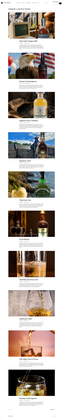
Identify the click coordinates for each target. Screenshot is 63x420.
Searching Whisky (55, 1)
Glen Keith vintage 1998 (28, 41)
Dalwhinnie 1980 (25, 319)
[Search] (60, 3)
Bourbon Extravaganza (27, 81)
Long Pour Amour (6, 2)
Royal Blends (24, 239)
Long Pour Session (27, 83)
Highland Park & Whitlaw (28, 121)
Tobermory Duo (25, 200)
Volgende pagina (52, 409)
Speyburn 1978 (25, 161)
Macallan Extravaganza (28, 398)
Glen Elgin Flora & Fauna (28, 359)
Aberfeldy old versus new (28, 280)
